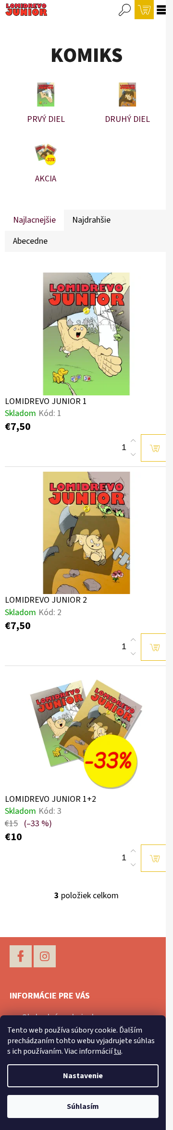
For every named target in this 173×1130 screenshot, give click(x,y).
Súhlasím (83, 1106)
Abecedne (30, 241)
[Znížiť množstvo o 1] (133, 454)
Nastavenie (83, 1076)
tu (117, 1051)
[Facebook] (21, 956)
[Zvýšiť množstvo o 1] (133, 441)
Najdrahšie (91, 220)
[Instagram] (45, 956)
